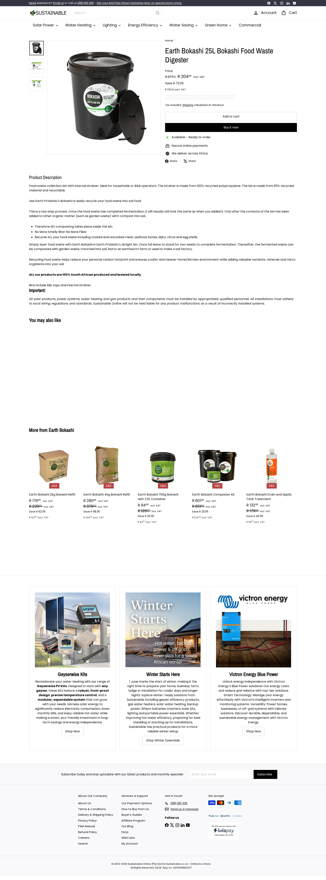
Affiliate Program (133, 820)
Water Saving (182, 25)
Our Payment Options (136, 803)
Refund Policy (87, 832)
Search (83, 843)
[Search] (157, 13)
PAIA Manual (86, 826)
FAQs (124, 832)
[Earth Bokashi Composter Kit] (217, 482)
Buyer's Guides (131, 815)
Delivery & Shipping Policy (95, 815)
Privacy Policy (87, 820)
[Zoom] (104, 97)
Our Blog (127, 826)
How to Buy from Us (135, 809)
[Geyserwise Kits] (72, 629)
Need (32, 3)
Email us (58, 3)
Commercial (250, 25)
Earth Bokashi (61, 430)
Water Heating (78, 25)
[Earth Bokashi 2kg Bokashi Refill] (54, 482)
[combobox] (117, 13)
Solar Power (44, 25)
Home (169, 40)
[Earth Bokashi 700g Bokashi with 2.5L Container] (163, 484)
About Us (84, 803)
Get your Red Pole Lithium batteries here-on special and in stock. (139, 3)
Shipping (187, 105)
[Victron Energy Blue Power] (253, 629)
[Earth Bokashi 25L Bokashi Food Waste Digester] (50, 372)
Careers (83, 838)
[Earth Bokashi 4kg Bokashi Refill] (108, 482)
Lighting (110, 25)
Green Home (216, 25)
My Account (129, 843)
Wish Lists (128, 838)
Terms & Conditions (92, 809)
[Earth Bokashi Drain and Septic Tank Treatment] (271, 484)
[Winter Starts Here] (163, 629)
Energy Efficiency (143, 25)
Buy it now (231, 127)
